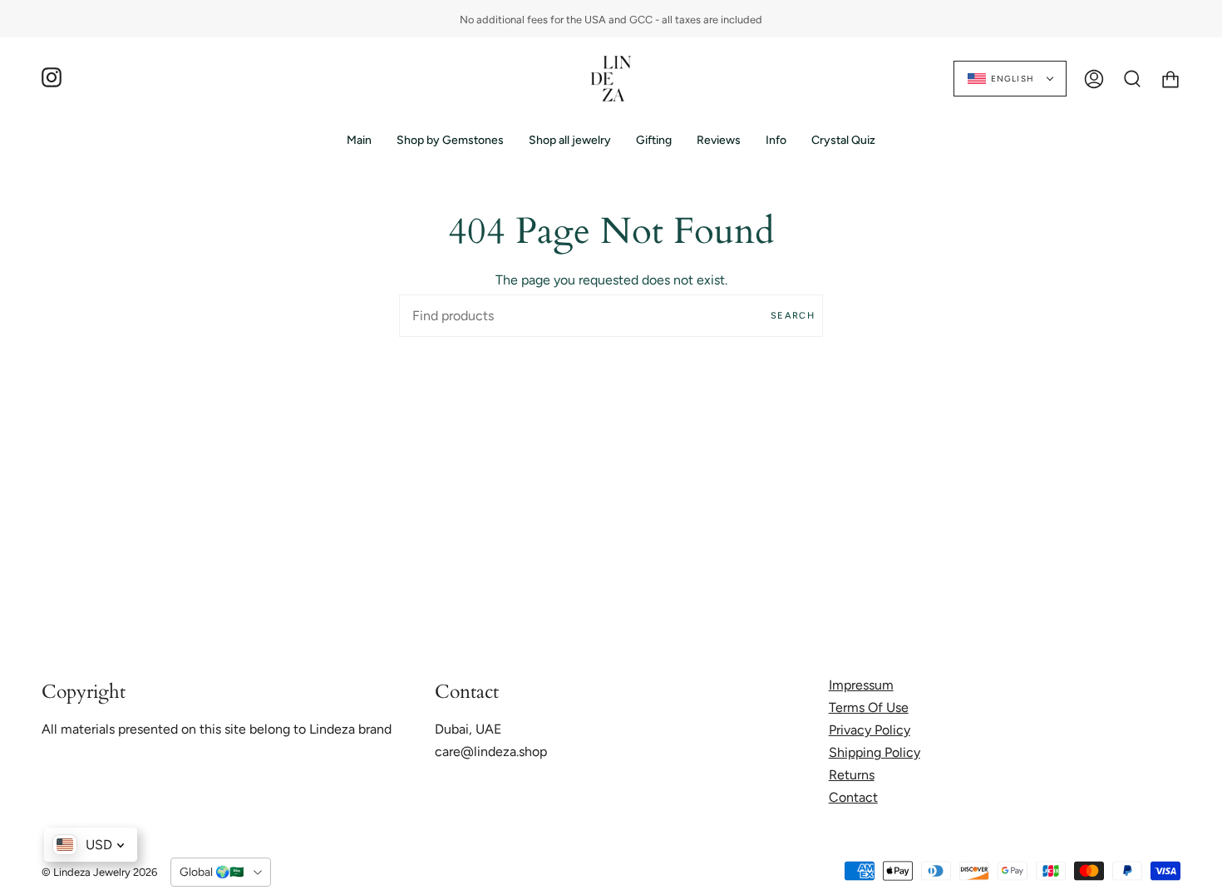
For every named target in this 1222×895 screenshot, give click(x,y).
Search (793, 315)
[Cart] (1170, 78)
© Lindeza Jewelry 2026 (99, 872)
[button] (450, 140)
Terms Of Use (869, 707)
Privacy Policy (869, 730)
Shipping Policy (874, 752)
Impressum (861, 685)
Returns (852, 775)
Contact (853, 797)
